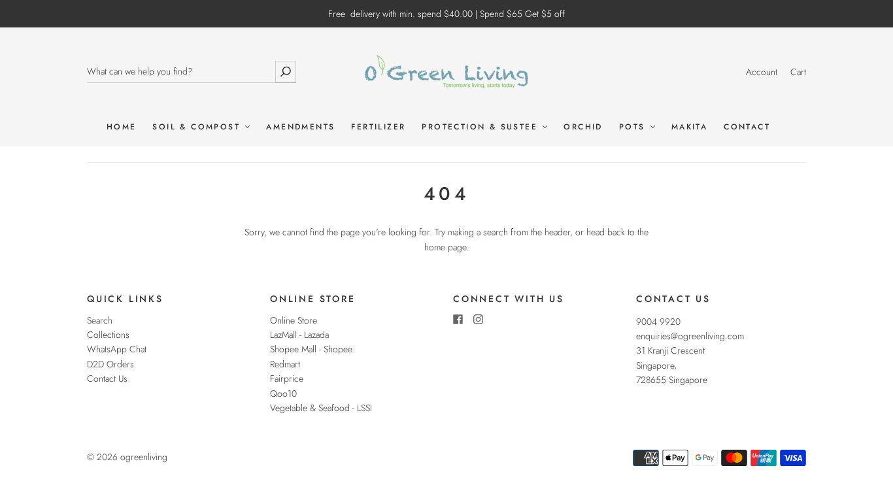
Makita (689, 127)
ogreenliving (143, 456)
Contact (747, 127)
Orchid (583, 127)
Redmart (285, 364)
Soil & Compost (198, 127)
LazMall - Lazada (299, 334)
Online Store (293, 320)
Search (99, 320)
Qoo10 (283, 393)
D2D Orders (110, 364)
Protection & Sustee (481, 127)
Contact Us (107, 378)
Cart (798, 71)
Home (122, 127)
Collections (108, 334)
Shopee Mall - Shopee (311, 349)
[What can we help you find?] (191, 71)
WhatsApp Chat (116, 349)
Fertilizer (378, 127)
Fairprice (286, 378)
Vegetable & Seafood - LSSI (321, 407)
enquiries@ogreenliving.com (690, 336)
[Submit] (285, 71)
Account (761, 71)
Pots (634, 127)
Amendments (300, 127)
